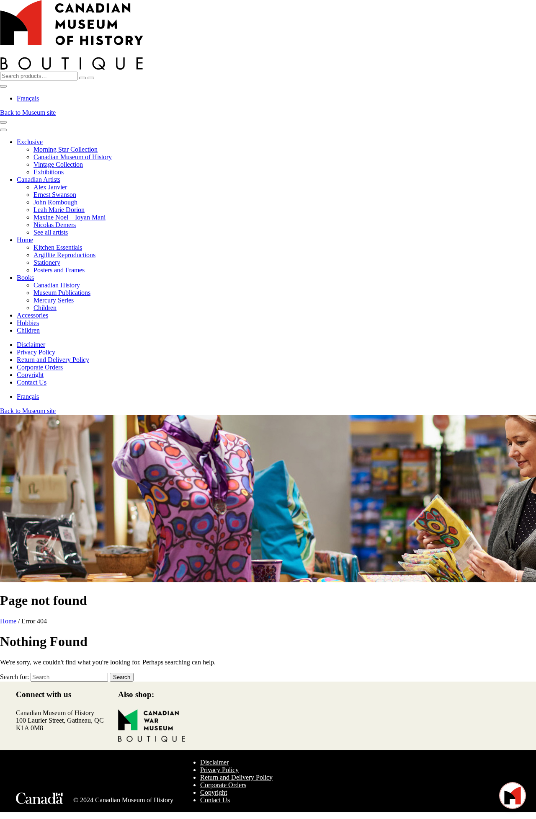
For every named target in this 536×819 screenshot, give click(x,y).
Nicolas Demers (55, 224)
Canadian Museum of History (73, 156)
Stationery (47, 262)
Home (25, 239)
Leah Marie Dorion (59, 209)
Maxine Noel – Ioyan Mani (70, 217)
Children (45, 307)
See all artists (51, 232)
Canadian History (57, 285)
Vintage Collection (58, 164)
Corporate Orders (40, 367)
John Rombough (55, 202)
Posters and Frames (59, 270)
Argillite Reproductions (64, 254)
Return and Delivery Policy (53, 359)
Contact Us (31, 382)
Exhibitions (49, 172)
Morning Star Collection (66, 149)
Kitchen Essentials (58, 247)
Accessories (32, 315)
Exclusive (30, 141)
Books (25, 277)
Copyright (30, 374)
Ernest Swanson (55, 194)
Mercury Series (54, 300)
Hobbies (28, 322)
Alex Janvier (50, 187)
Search (121, 677)
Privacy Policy (36, 352)
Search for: (14, 676)
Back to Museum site (28, 112)
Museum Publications (62, 292)
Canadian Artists (38, 179)
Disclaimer (31, 344)
